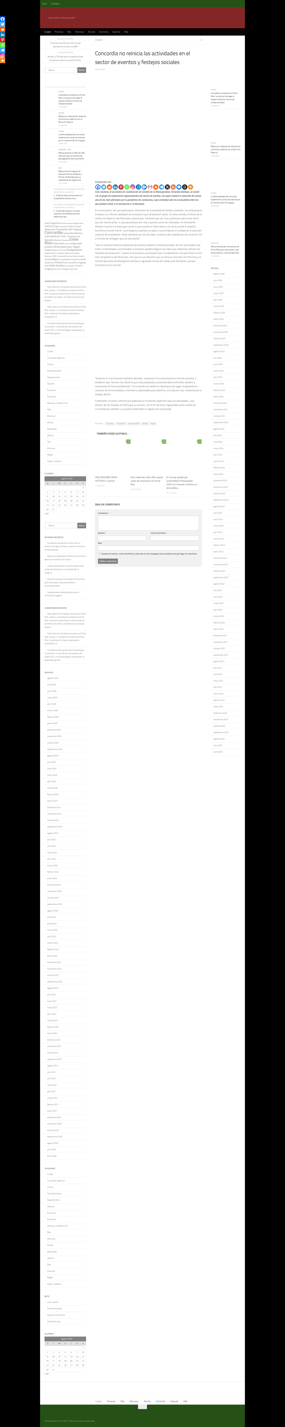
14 (77, 496)
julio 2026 (51, 684)
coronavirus (110, 424)
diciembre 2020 (54, 1117)
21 (77, 501)
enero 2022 (52, 1033)
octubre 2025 (53, 743)
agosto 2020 (52, 1143)
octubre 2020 (53, 1130)
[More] (190, 187)
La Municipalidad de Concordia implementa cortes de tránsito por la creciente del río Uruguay (71, 137)
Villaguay (65, 269)
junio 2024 (51, 846)
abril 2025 (51, 781)
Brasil (81, 223)
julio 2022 (51, 994)
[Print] (155, 187)
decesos (58, 240)
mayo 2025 (52, 775)
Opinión (50, 435)
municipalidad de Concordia (68, 259)
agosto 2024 (52, 833)
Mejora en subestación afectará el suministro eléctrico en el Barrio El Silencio (72, 119)
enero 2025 (52, 801)
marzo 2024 (52, 865)
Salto (47, 265)
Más (126, 32)
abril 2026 (51, 704)
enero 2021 (52, 1111)
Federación (58, 243)
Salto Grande (56, 265)
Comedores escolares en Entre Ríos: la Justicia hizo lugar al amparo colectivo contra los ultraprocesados (65, 546)
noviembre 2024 (54, 814)
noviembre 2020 (54, 1124)
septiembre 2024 (54, 826)
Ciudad (47, 32)
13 (71, 496)
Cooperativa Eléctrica (73, 233)
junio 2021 (51, 1078)
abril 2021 (51, 1091)
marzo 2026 (52, 710)
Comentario (103, 513)
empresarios (121, 424)
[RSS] (173, 187)
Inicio (44, 3)
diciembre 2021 (54, 1040)
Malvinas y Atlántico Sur (57, 403)
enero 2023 (52, 956)
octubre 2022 (53, 975)
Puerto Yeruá (68, 263)
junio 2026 (51, 691)
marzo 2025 (52, 788)
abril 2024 (51, 859)
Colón (70, 226)
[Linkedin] (115, 187)
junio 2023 (51, 923)
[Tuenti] (138, 187)
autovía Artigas (73, 223)
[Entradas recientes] (50, 84)
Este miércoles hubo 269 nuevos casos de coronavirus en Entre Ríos (147, 481)
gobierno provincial (59, 250)
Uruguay (49, 268)
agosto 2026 (52, 678)
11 (59, 496)
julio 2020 (51, 1149)
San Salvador (69, 266)
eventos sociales (133, 424)
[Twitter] (103, 187)
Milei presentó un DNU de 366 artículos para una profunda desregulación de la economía (71, 156)
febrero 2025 (53, 794)
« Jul (47, 513)
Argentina (55, 223)
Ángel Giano (73, 269)
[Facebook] (97, 187)
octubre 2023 (53, 898)
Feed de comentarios (56, 1315)
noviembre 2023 (54, 891)
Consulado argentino (56, 358)
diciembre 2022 (54, 962)
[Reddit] (109, 187)
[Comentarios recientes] (70, 84)
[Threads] (184, 187)
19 (65, 501)
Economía (103, 32)
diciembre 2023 (54, 885)
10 (53, 496)
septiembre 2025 (54, 749)
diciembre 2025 (54, 730)
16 (47, 501)
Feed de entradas (54, 1308)
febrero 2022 (53, 1027)
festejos (145, 424)
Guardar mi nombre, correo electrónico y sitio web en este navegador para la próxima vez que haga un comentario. (149, 554)
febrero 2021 (53, 1104)
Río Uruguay (79, 262)
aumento (64, 223)
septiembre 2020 (54, 1136)
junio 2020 (51, 1156)
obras (52, 263)
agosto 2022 (52, 988)
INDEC (55, 256)
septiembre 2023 (54, 904)
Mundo (91, 32)
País (69, 32)
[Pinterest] (121, 187)
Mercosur (79, 32)
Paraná (59, 262)
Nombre (102, 533)
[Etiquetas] (81, 84)
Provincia (59, 32)
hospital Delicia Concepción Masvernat (59, 253)
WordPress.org (53, 1321)
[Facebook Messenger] (179, 187)
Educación (51, 396)
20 (71, 501)
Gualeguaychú (74, 249)
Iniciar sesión (52, 1302)
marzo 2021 (52, 1098)
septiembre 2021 (54, 1059)
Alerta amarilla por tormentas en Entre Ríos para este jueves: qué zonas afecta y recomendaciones (65, 582)
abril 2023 (51, 936)
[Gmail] (150, 187)
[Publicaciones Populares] (60, 84)
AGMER (47, 223)
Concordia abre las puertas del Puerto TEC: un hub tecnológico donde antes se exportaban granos (64, 330)
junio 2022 (51, 1001)
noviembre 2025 (54, 736)
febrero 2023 (53, 949)
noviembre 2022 (54, 969)
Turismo (78, 265)
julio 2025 (51, 762)
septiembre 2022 (54, 981)
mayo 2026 (52, 697)
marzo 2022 (52, 1020)
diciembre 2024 (54, 807)
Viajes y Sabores (54, 461)
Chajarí (56, 226)
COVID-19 (64, 236)
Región (50, 454)
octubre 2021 (53, 1052)
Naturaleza (52, 429)
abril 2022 (51, 1014)
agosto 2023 (52, 910)
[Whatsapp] (126, 187)
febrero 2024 (53, 872)
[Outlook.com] (144, 187)
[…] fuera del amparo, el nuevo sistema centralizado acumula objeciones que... (67, 214)
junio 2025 (51, 768)
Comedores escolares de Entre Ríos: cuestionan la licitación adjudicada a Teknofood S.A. (64, 313)
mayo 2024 (52, 852)
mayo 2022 (52, 1007)
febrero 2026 (53, 717)
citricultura (64, 226)
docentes (65, 240)
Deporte (116, 32)
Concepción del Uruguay (68, 229)
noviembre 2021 (54, 1046)
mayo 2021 (52, 1085)
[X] (167, 187)
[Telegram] (161, 187)
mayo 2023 (52, 930)
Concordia (53, 232)
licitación (81, 256)
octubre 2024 (53, 820)
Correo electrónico (159, 533)
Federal (67, 244)
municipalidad (51, 259)
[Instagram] (132, 187)
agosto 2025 (52, 755)
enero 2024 (52, 878)
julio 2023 (51, 917)
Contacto (55, 3)
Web (100, 543)
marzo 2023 (52, 943)
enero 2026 (52, 723)
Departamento (53, 377)
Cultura (50, 364)
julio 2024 (51, 839)
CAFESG (49, 226)
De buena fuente (54, 371)
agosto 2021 (52, 1065)
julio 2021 (51, 1072)
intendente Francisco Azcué (67, 256)
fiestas (153, 424)
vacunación (57, 269)
